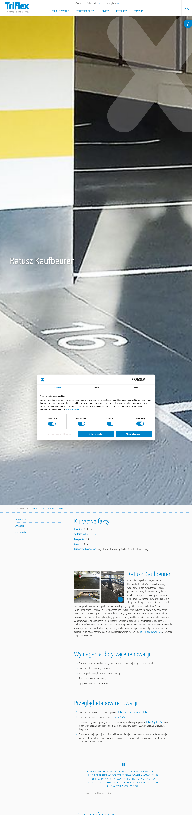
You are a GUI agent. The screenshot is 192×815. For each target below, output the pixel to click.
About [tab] (135, 388)
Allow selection (96, 434)
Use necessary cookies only (58, 434)
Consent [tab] (57, 388)
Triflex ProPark (89, 534)
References (121, 11)
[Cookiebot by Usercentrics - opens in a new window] (133, 379)
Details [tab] (96, 388)
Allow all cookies (133, 434)
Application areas (85, 11)
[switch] (81, 424)
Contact (78, 3)
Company (138, 11)
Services (105, 11)
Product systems (60, 11)
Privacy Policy (72, 409)
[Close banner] (151, 379)
